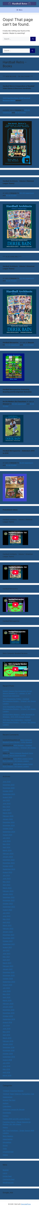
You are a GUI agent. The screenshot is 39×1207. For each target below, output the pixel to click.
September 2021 (9, 944)
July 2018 (6, 1063)
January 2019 (8, 1044)
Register (6, 1170)
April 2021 (6, 960)
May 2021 (6, 957)
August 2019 (7, 1022)
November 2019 (8, 1013)
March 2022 (7, 925)
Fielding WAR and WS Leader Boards (16, 1119)
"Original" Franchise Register (13, 1091)
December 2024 (9, 822)
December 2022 (8, 897)
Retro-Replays (8, 1136)
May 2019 (6, 1032)
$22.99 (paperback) (27, 193)
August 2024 (7, 835)
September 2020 (9, 982)
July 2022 (6, 913)
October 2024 (8, 828)
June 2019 (6, 1029)
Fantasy (6, 1116)
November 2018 (8, 1050)
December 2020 (9, 972)
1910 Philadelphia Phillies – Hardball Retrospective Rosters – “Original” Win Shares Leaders (19, 701)
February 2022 (8, 929)
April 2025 (6, 810)
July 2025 (6, 800)
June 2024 (7, 841)
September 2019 (9, 1019)
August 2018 (7, 1060)
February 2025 (8, 816)
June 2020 (7, 991)
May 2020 (6, 994)
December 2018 (8, 1047)
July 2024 (6, 838)
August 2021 (7, 947)
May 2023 (6, 882)
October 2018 (8, 1054)
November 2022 (9, 900)
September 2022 (9, 907)
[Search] (33, 39)
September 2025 (9, 794)
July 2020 (6, 988)
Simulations (7, 1142)
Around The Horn (9, 1100)
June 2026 (7, 782)
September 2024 (9, 832)
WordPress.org (8, 1182)
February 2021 (8, 966)
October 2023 (8, 866)
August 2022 (7, 910)
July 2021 (6, 950)
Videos (5, 1155)
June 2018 (6, 1066)
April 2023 (6, 885)
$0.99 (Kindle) (11, 465)
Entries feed (7, 1176)
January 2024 (8, 857)
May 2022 (6, 919)
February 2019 (8, 1041)
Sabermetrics (7, 1139)
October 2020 (8, 979)
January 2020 (8, 1007)
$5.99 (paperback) (26, 463)
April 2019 (6, 1035)
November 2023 (9, 863)
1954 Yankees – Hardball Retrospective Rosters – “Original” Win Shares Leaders (19, 747)
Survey (5, 1145)
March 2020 (7, 1000)
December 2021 (8, 935)
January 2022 (8, 932)
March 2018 (7, 1075)
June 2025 (6, 803)
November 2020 (9, 975)
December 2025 (8, 785)
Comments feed (8, 1179)
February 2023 (8, 891)
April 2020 (6, 997)
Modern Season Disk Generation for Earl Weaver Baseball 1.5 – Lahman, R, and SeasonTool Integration (17, 693)
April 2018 (6, 1072)
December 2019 (8, 1010)
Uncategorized (8, 1152)
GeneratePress (26, 1204)
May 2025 (6, 807)
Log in (5, 1173)
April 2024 (6, 847)
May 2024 (6, 844)
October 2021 (8, 941)
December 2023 (9, 860)
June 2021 (6, 954)
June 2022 (6, 916)
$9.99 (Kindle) (20, 112)
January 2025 (8, 819)
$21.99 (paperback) (19, 404)
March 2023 (7, 888)
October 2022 (8, 904)
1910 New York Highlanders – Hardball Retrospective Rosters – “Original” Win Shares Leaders (19, 722)
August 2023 (7, 872)
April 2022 (6, 922)
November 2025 (9, 788)
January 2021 (8, 969)
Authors (5, 1103)
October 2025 (8, 791)
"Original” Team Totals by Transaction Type (18, 1094)
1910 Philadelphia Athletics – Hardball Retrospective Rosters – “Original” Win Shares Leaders (19, 709)
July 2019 (6, 1025)
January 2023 (8, 894)
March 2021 (7, 963)
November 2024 (9, 825)
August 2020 (7, 985)
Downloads (7, 1113)
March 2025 (7, 813)
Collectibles (7, 1106)
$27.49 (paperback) (12, 345)
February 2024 (8, 853)
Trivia (5, 1149)
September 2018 (9, 1057)
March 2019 (7, 1038)
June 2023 (7, 879)
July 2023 (6, 875)
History (5, 1127)
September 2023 (9, 869)
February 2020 (8, 1004)
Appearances (7, 1097)
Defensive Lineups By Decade (13, 1109)
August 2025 (7, 797)
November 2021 (8, 938)
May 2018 (6, 1069)
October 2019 (8, 1016)
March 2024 (7, 850)
